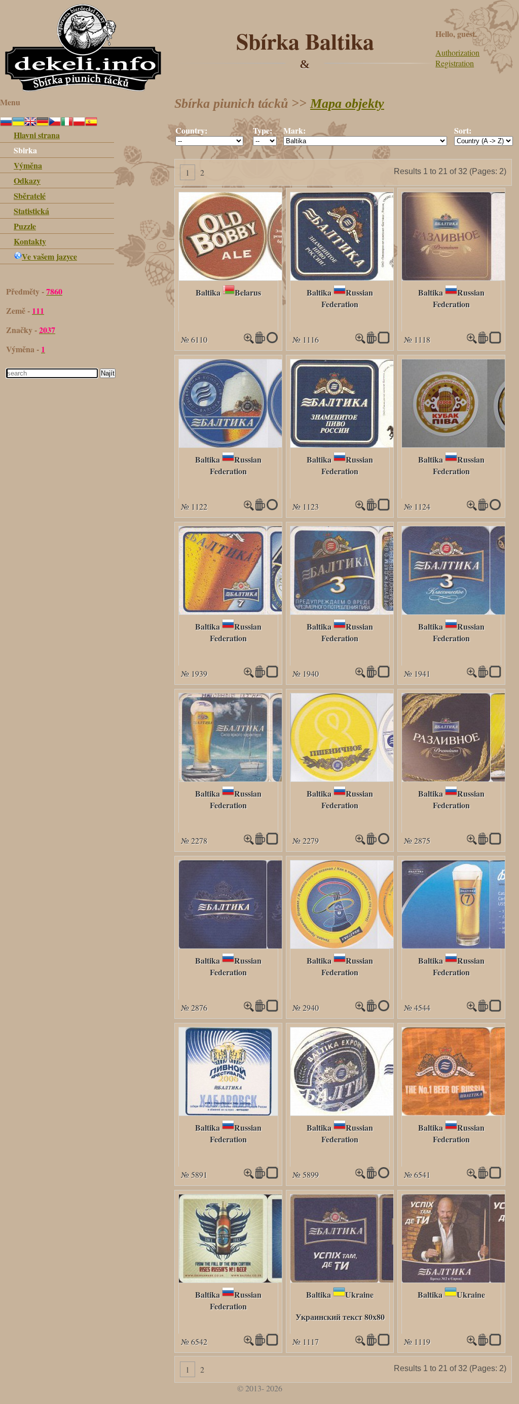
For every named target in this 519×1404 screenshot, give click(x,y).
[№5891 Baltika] (229, 1112)
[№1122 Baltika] (267, 444)
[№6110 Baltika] (267, 277)
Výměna (28, 165)
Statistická (31, 211)
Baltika (208, 292)
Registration (454, 63)
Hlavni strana (37, 135)
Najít (108, 373)
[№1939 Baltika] (266, 611)
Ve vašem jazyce (49, 256)
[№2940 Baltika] (377, 945)
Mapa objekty (347, 103)
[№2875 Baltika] (472, 841)
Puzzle (25, 226)
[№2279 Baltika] (376, 778)
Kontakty (30, 241)
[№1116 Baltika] (377, 277)
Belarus (248, 292)
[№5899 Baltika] (378, 1112)
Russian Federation (347, 298)
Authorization (457, 52)
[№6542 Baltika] (267, 1279)
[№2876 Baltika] (267, 945)
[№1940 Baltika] (377, 611)
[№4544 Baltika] (472, 1008)
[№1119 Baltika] (472, 1342)
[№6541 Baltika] (472, 1175)
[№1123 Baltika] (378, 444)
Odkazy (27, 180)
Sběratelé (30, 195)
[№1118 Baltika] (472, 340)
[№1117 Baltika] (378, 1279)
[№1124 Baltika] (472, 507)
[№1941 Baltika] (472, 674)
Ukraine (359, 1294)
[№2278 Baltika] (269, 778)
